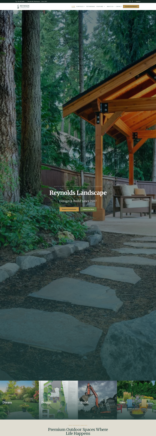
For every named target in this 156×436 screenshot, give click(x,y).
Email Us (138, 1)
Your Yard (99, 6)
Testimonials (90, 6)
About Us (110, 6)
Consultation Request (131, 6)
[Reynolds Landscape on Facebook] (132, 1)
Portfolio (79, 6)
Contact (119, 6)
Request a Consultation (69, 209)
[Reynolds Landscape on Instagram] (130, 1)
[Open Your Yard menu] (104, 6)
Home (73, 6)
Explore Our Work (88, 209)
